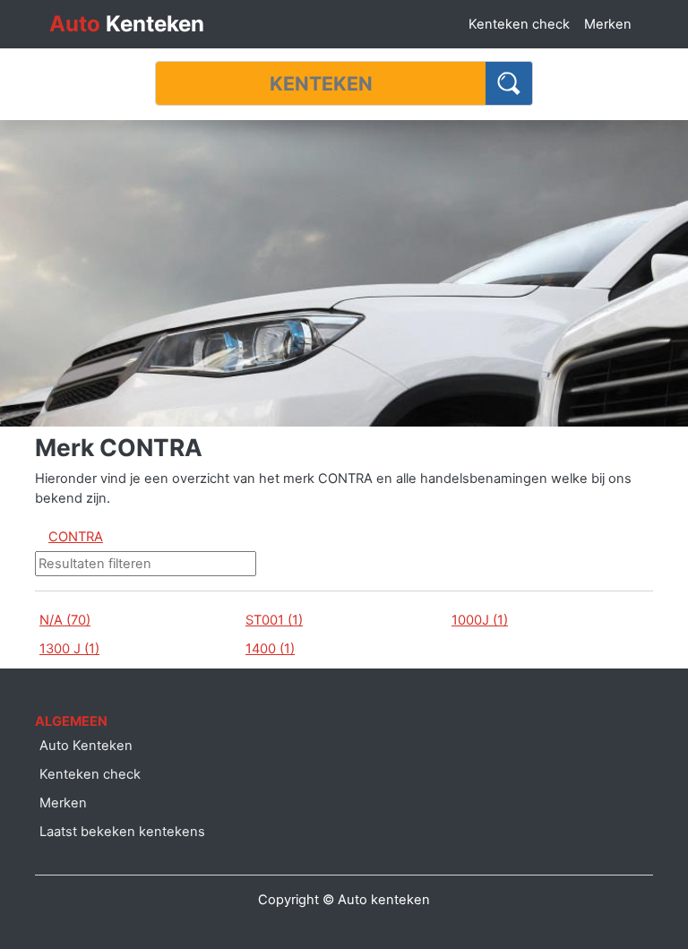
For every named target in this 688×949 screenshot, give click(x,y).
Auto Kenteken (86, 746)
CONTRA (75, 537)
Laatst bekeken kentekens (122, 832)
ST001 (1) (274, 620)
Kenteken (126, 24)
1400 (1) (270, 649)
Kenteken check (519, 24)
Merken (608, 24)
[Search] (509, 83)
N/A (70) (64, 620)
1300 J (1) (69, 649)
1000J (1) (480, 620)
